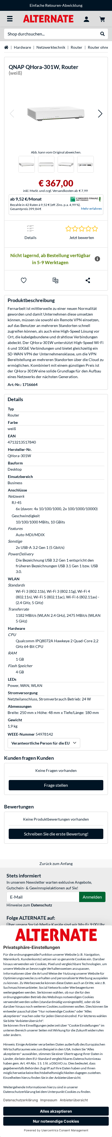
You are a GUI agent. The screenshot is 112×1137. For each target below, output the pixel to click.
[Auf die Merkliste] (23, 280)
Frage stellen (56, 785)
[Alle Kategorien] (9, 18)
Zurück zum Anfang (56, 863)
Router (76, 47)
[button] (11, 113)
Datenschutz (41, 905)
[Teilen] (88, 280)
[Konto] (86, 18)
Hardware (22, 47)
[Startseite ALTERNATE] (48, 18)
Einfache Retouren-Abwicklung (56, 5)
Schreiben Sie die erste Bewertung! (56, 833)
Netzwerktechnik (50, 47)
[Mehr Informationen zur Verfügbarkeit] (97, 259)
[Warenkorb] (102, 18)
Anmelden (92, 896)
